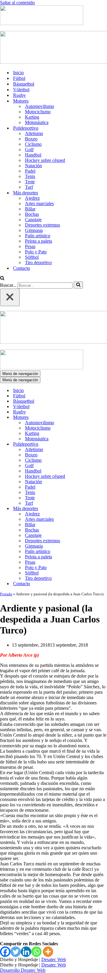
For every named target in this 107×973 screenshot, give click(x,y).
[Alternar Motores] (104, 417)
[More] (48, 951)
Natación (33, 165)
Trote (30, 181)
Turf (29, 187)
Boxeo (31, 138)
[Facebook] (5, 951)
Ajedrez (32, 198)
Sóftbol (32, 257)
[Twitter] (15, 951)
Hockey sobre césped (45, 160)
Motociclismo (38, 111)
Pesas (30, 246)
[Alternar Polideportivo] (104, 444)
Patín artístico (37, 235)
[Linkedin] (26, 951)
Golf (29, 149)
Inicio (18, 72)
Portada (6, 594)
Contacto (21, 268)
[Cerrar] (10, 297)
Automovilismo (39, 106)
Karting (32, 117)
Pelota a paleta (38, 241)
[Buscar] (2, 278)
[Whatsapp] (36, 951)
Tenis (30, 176)
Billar (30, 208)
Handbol (33, 154)
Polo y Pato (36, 251)
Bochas (32, 214)
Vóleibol (21, 89)
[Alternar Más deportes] (104, 508)
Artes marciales (39, 203)
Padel (30, 170)
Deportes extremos (42, 224)
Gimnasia (34, 230)
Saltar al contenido (17, 2)
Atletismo (34, 133)
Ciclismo (33, 144)
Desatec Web (53, 959)
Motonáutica (36, 122)
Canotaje (33, 219)
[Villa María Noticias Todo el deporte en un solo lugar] (41, 23)
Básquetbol (23, 83)
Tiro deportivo (38, 262)
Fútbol (19, 78)
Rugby (19, 95)
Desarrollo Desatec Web (22, 970)
